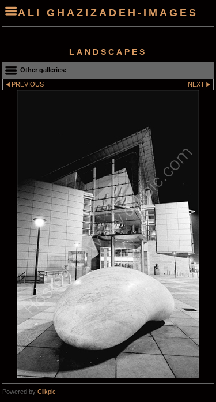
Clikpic (46, 391)
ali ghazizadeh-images (108, 12)
